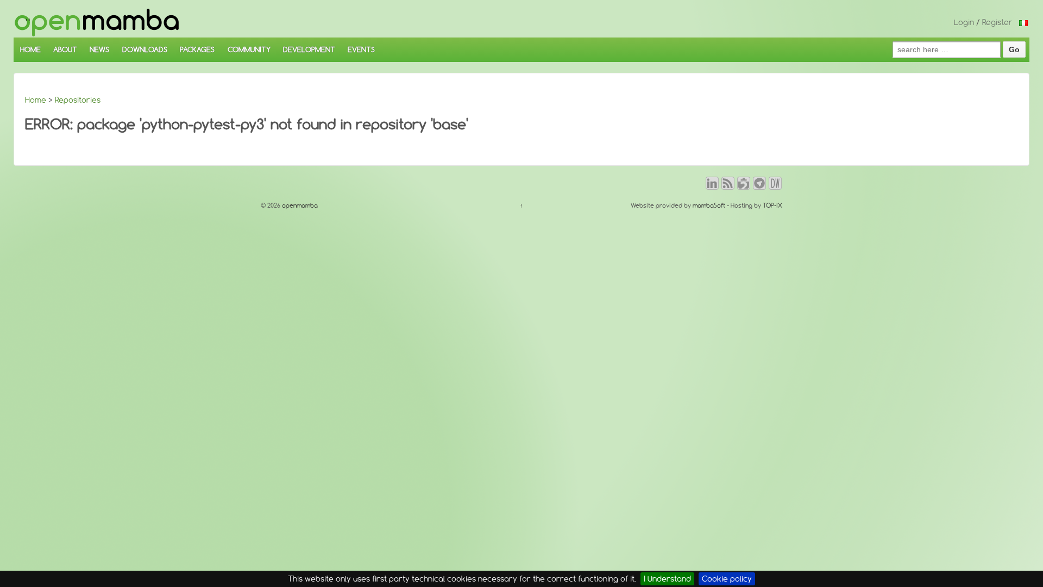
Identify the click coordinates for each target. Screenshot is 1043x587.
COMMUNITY (249, 49)
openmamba (299, 205)
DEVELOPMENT (309, 49)
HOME (30, 49)
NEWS (99, 49)
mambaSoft (709, 205)
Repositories (77, 100)
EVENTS (361, 49)
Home (35, 100)
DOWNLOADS (144, 49)
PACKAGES (197, 49)
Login (964, 22)
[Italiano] (1023, 22)
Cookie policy (727, 579)
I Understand (667, 579)
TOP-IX (772, 205)
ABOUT (65, 49)
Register (997, 22)
